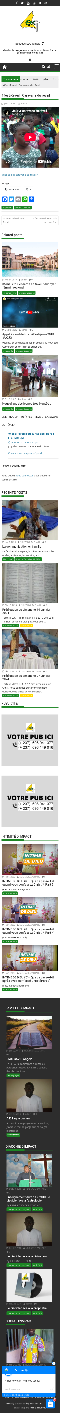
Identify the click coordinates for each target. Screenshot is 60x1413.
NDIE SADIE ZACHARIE (30, 542)
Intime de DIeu (10, 893)
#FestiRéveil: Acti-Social (14, 220)
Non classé (8, 559)
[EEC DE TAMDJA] (4, 66)
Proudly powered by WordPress (24, 1403)
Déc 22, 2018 (15, 1248)
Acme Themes (38, 1407)
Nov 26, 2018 (15, 1303)
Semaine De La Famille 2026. (28, 559)
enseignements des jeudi (19, 1209)
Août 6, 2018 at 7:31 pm (25, 442)
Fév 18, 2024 (10, 605)
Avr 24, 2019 (10, 279)
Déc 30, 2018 (15, 1188)
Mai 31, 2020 (15, 1364)
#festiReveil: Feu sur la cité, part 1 (45, 220)
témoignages (13, 1075)
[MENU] (56, 66)
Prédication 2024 (10, 625)
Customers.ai (22, 1394)
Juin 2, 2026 (10, 542)
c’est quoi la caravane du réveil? (20, 174)
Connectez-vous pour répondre (26, 453)
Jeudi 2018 (37, 1209)
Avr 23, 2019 (15, 1114)
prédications (26, 625)
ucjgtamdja (7, 207)
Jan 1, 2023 (9, 876)
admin (24, 103)
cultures (7, 293)
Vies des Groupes (23, 207)
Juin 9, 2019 (14, 1050)
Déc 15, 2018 (10, 329)
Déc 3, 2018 (10, 399)
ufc (14, 293)
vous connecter (24, 475)
